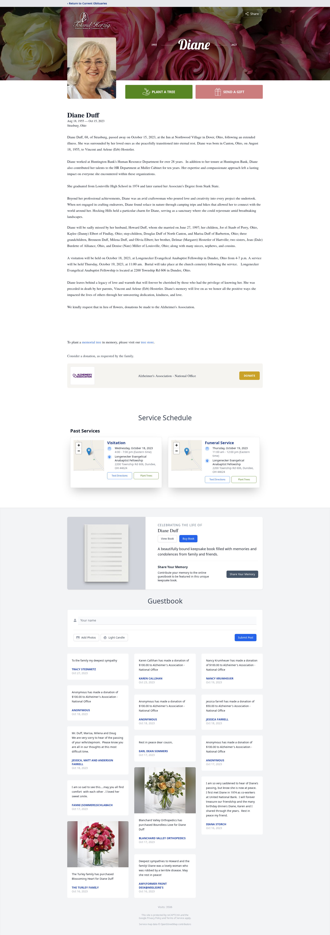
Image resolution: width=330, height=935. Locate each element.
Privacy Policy (154, 918)
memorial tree (91, 342)
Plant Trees (146, 475)
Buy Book (188, 538)
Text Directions (120, 475)
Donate (249, 375)
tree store (147, 342)
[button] (89, 451)
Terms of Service (175, 918)
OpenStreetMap (169, 924)
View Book (167, 538)
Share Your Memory (242, 574)
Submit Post (245, 637)
